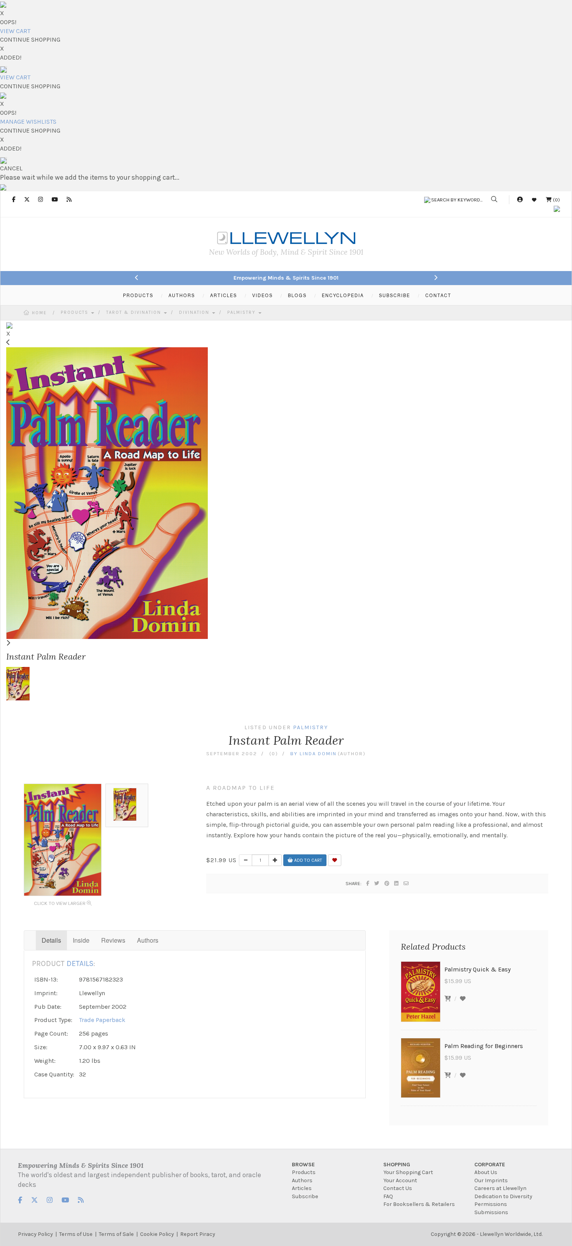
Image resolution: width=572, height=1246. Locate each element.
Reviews (113, 940)
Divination (195, 312)
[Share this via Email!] (406, 883)
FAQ (388, 1196)
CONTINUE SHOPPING (30, 39)
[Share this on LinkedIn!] (396, 883)
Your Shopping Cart (408, 1172)
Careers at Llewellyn (500, 1188)
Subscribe (305, 1196)
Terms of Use (76, 1234)
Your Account (400, 1180)
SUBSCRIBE (394, 295)
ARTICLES (223, 295)
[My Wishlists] (534, 199)
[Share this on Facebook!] (368, 883)
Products (75, 312)
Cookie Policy (157, 1234)
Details (51, 940)
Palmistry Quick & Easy (477, 969)
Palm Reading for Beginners (483, 1046)
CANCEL (11, 168)
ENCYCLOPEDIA (343, 295)
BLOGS (297, 295)
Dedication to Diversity (503, 1196)
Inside (81, 940)
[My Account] (520, 199)
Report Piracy (197, 1234)
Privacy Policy (35, 1234)
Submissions (491, 1212)
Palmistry (242, 312)
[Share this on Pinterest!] (387, 883)
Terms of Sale (116, 1234)
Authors (147, 940)
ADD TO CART (307, 860)
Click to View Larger (60, 903)
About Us (485, 1172)
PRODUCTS (138, 295)
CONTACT (438, 295)
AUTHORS (181, 295)
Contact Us (397, 1188)
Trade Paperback (102, 1020)
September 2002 (231, 753)
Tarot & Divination (134, 312)
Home (39, 312)
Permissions (490, 1204)
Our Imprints (491, 1180)
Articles (302, 1188)
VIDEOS (262, 295)
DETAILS (80, 963)
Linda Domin (318, 753)
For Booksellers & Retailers (419, 1204)
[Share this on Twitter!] (377, 883)
